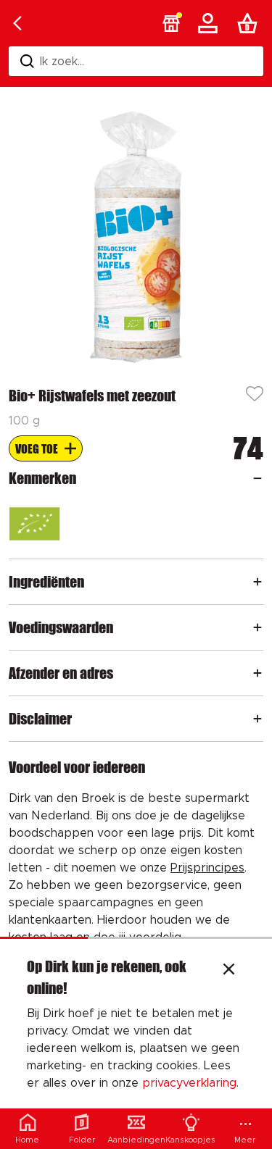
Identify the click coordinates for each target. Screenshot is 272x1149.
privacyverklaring (189, 1083)
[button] (171, 23)
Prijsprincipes (207, 868)
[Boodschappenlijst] (250, 23)
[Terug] (17, 23)
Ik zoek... (62, 61)
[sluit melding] (229, 971)
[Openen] (257, 478)
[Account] (210, 23)
